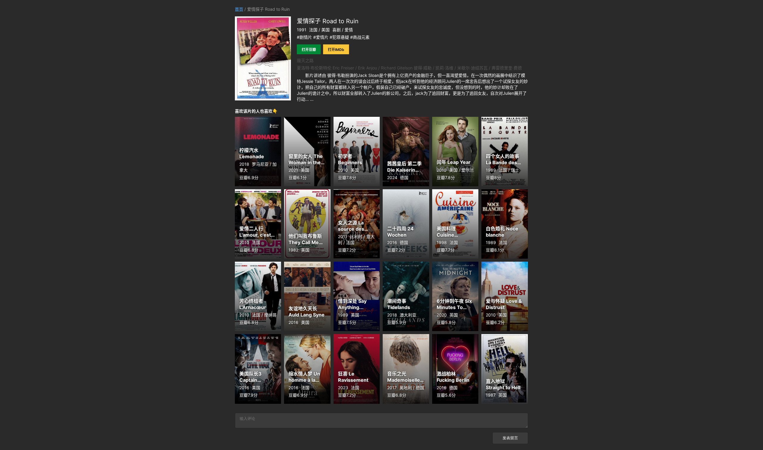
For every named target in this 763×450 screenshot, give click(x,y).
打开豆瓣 (309, 49)
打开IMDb (336, 49)
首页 (239, 9)
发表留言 (510, 438)
